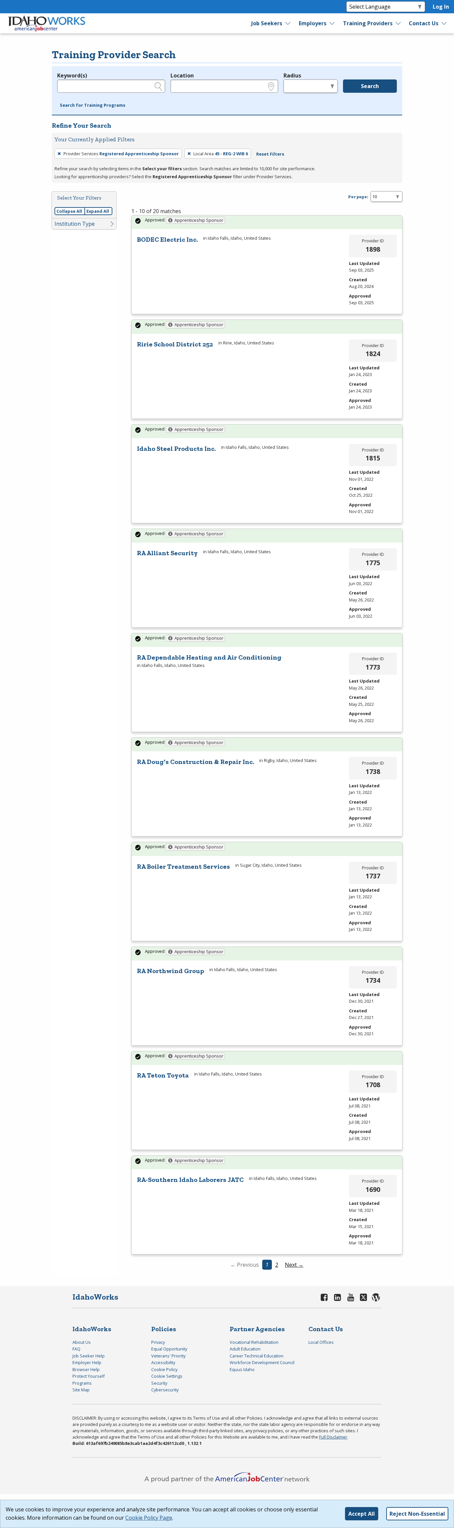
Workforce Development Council (262, 1362)
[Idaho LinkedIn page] (337, 1297)
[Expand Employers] (332, 23)
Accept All (361, 1513)
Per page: (358, 196)
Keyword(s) (72, 75)
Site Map (81, 1390)
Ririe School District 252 (175, 344)
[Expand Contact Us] (444, 23)
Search (370, 86)
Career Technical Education (257, 1356)
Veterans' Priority (168, 1356)
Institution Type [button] (75, 223)
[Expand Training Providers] (398, 23)
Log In (441, 6)
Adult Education (245, 1349)
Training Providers (368, 23)
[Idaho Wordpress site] (376, 1297)
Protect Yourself (88, 1376)
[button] (92, 105)
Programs (82, 1383)
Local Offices (321, 1342)
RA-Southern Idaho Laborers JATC (190, 1180)
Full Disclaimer (333, 1437)
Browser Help (86, 1369)
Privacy (158, 1342)
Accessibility (163, 1362)
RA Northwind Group (170, 971)
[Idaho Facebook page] (324, 1297)
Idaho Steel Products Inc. (176, 448)
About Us (81, 1342)
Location (182, 75)
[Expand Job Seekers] (288, 23)
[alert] (267, 222)
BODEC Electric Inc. (167, 239)
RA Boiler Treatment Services (183, 866)
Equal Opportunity (169, 1349)
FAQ (76, 1349)
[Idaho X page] (364, 1297)
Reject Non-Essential (417, 1513)
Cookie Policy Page (148, 1517)
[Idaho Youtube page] (350, 1297)
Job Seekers (266, 23)
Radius (292, 75)
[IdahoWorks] (46, 23)
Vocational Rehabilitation (254, 1342)
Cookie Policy (164, 1369)
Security (159, 1383)
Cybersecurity (164, 1390)
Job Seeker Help (88, 1356)
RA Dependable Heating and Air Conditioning (209, 657)
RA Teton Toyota (163, 1075)
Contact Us (423, 23)
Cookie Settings (166, 1376)
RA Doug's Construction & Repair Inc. (195, 762)
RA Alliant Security (167, 553)
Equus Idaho (242, 1369)
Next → (294, 1264)
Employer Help (86, 1362)
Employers (312, 23)
